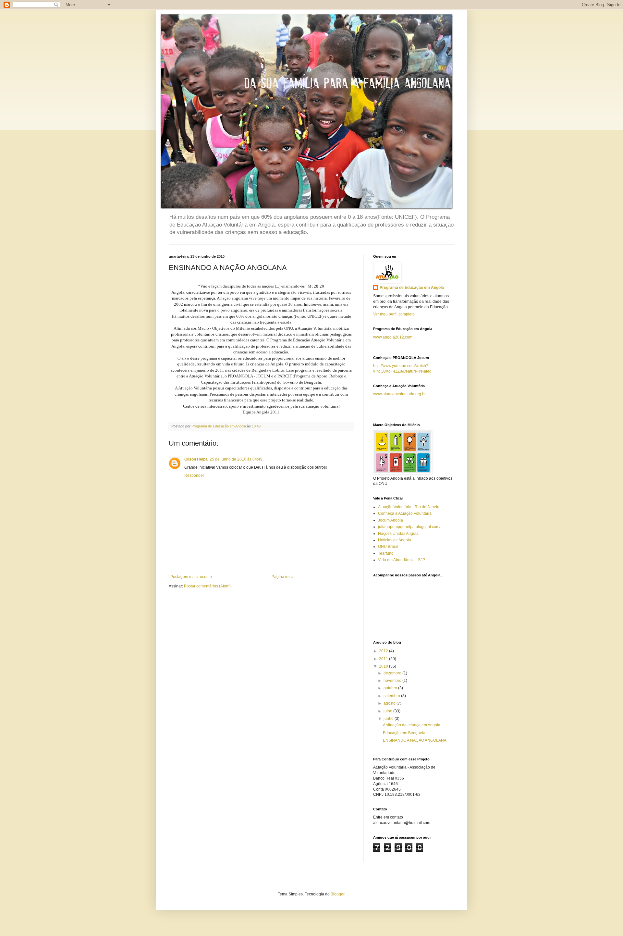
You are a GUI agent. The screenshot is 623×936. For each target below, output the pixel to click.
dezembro (393, 673)
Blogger (337, 894)
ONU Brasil (388, 546)
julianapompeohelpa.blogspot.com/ (409, 526)
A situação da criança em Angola (411, 725)
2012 (384, 651)
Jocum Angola (390, 520)
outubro (391, 688)
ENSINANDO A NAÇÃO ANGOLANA (414, 740)
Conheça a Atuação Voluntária (405, 513)
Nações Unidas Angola (398, 533)
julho (388, 711)
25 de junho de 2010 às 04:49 (236, 459)
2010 (384, 666)
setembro (392, 696)
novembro (393, 680)
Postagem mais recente (191, 576)
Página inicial (284, 576)
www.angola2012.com (392, 337)
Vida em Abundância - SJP (401, 560)
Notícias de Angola (394, 540)
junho (389, 718)
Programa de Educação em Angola (412, 287)
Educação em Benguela (404, 733)
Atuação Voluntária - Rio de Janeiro (409, 507)
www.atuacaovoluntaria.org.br (399, 394)
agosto (390, 703)
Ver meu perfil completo (394, 314)
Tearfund (386, 553)
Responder (194, 475)
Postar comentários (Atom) (207, 586)
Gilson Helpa (196, 459)
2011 (384, 659)
